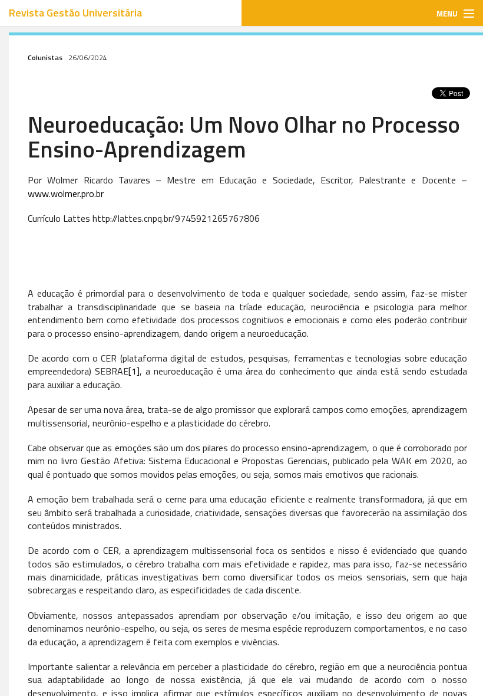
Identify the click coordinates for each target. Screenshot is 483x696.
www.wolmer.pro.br (66, 193)
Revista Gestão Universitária (75, 13)
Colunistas (45, 57)
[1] (134, 371)
